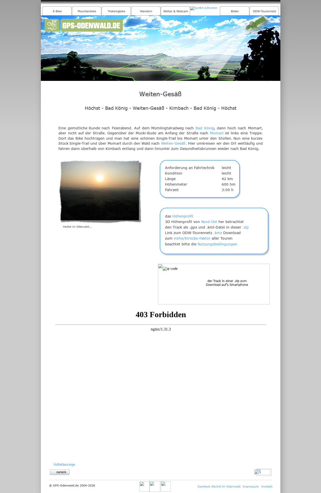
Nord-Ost (209, 222)
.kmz (217, 233)
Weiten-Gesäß (173, 143)
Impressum (251, 486)
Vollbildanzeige (64, 464)
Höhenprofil (182, 216)
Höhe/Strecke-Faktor (192, 238)
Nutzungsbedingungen (217, 244)
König (209, 128)
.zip (246, 227)
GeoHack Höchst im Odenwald (219, 486)
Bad (199, 128)
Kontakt (266, 486)
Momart (217, 133)
